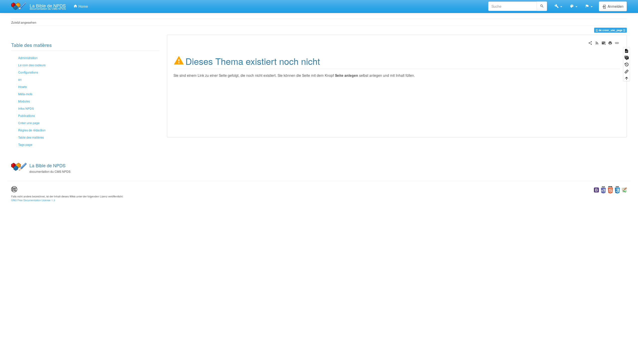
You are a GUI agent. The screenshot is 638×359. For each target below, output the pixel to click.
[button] (558, 6)
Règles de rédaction (32, 130)
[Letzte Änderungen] (597, 42)
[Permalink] (617, 42)
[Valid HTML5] (610, 189)
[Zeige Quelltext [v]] (626, 50)
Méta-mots (25, 94)
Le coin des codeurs (32, 65)
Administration (28, 58)
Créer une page (29, 123)
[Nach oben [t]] (626, 78)
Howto (22, 87)
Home (83, 6)
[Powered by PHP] (603, 189)
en (20, 79)
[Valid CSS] (617, 189)
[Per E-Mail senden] (604, 42)
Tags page (25, 144)
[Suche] (542, 6)
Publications (26, 115)
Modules (24, 101)
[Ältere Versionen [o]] (626, 64)
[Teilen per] (590, 42)
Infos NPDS (26, 108)
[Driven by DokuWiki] (624, 189)
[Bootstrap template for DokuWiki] (596, 189)
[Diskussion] (626, 57)
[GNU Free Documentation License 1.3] (14, 189)
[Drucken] (610, 42)
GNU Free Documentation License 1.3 (33, 200)
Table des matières (31, 137)
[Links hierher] (626, 71)
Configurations (28, 72)
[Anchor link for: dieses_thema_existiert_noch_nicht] (324, 60)
